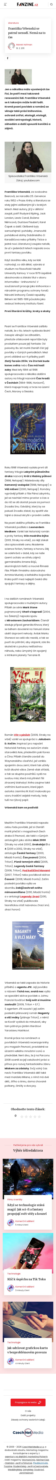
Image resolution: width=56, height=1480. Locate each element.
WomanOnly (28, 1459)
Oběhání (9, 1463)
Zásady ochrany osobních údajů (28, 1419)
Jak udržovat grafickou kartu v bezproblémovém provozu (27, 1350)
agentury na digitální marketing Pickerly (26, 1456)
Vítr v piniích (22, 735)
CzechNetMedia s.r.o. (33, 1446)
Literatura (13, 23)
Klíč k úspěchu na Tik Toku (26, 1279)
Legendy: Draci (29, 896)
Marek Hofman (24, 44)
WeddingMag (15, 1469)
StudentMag (19, 1466)
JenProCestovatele (37, 1466)
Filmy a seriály (14, 1199)
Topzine (8, 1466)
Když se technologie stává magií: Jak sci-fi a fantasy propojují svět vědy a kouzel (27, 1209)
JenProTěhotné (23, 1463)
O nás (28, 1411)
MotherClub (42, 1459)
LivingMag (28, 1469)
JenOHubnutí (26, 1472)
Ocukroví (39, 1469)
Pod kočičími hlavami (36, 870)
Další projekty (28, 1415)
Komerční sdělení (24, 1221)
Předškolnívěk (40, 1463)
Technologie (14, 1273)
